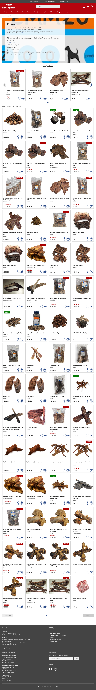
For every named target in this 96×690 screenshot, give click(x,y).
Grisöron (24, 33)
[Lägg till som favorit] (19, 98)
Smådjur (36, 12)
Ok (77, 658)
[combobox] (48, 6)
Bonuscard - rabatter (55, 639)
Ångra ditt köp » (6, 648)
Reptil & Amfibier (48, 12)
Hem (3, 16)
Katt (12, 12)
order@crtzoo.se (31, 55)
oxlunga (32, 33)
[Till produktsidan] (68, 171)
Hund (5, 12)
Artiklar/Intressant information (58, 635)
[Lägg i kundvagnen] (23, 98)
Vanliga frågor (53, 641)
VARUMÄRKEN (10, 16)
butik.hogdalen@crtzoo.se (9, 670)
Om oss (52, 631)
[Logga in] (84, 6)
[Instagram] (55, 669)
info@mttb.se (11, 42)
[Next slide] (91, 85)
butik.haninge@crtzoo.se (9, 661)
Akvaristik (20, 12)
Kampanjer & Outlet (62, 12)
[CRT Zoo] (8, 6)
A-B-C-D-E (17, 16)
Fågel (28, 12)
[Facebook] (50, 669)
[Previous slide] (4, 85)
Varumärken (53, 637)
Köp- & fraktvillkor (55, 633)
